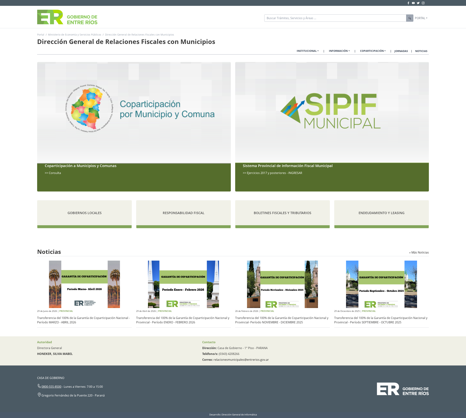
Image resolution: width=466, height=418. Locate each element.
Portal (40, 34)
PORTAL (420, 18)
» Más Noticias (419, 252)
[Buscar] (409, 18)
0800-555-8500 (51, 387)
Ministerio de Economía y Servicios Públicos (74, 34)
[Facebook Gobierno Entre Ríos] (409, 3)
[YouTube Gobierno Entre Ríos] (414, 3)
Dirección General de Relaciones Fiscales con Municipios (139, 34)
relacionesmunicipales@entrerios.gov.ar (241, 360)
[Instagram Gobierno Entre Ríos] (423, 3)
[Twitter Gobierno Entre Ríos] (419, 3)
